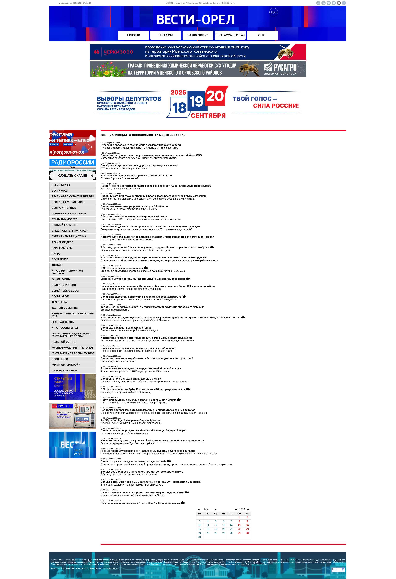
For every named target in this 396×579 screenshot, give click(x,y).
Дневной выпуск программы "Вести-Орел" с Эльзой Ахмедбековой (143, 278)
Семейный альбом (65, 290)
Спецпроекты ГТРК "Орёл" (70, 230)
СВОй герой (60, 359)
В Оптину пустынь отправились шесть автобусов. (129, 474)
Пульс (56, 253)
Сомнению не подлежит (69, 213)
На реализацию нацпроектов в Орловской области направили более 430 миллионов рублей (158, 286)
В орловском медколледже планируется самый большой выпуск (141, 368)
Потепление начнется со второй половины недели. (130, 330)
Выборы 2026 (61, 185)
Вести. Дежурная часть (68, 202)
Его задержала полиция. (115, 309)
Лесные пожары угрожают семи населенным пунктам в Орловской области (148, 451)
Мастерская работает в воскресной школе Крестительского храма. (139, 158)
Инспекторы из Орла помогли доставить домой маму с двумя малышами (146, 338)
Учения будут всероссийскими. (118, 361)
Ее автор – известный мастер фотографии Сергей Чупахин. (135, 320)
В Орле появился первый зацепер (122, 268)
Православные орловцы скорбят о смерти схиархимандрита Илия (142, 492)
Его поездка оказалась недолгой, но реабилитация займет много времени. (143, 271)
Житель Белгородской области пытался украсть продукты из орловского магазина (152, 307)
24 (199, 533)
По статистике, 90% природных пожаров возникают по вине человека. (141, 219)
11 (208, 525)
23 (247, 529)
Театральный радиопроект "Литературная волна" (71, 335)
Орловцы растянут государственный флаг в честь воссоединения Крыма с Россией (153, 196)
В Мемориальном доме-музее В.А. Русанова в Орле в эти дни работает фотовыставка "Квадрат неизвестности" (170, 317)
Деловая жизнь (63, 322)
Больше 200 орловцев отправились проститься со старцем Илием (142, 471)
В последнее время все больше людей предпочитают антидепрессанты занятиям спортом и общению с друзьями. (166, 464)
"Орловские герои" (65, 370)
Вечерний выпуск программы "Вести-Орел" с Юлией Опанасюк (140, 503)
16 (247, 525)
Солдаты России (64, 285)
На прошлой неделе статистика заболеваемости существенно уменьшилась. (145, 381)
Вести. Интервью (64, 208)
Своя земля (60, 259)
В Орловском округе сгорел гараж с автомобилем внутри (136, 175)
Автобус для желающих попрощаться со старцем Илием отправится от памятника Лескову (157, 236)
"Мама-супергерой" (66, 365)
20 (223, 529)
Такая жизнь (61, 279)
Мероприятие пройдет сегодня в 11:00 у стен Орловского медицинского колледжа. (148, 198)
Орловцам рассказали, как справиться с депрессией (133, 461)
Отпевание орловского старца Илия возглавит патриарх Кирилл (141, 145)
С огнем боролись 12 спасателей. (120, 178)
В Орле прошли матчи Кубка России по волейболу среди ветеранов (143, 389)
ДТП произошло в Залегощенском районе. (125, 168)
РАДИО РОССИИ (198, 35)
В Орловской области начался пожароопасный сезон (134, 216)
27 (223, 533)
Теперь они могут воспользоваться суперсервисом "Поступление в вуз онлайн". (147, 229)
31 (199, 537)
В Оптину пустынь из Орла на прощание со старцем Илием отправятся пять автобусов (155, 247)
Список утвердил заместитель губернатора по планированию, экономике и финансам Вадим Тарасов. (159, 453)
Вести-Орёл (60, 190)
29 (239, 533)
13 (223, 525)
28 (231, 533)
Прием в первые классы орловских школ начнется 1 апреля (138, 348)
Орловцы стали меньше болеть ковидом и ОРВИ (131, 378)
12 (215, 525)
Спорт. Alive (60, 296)
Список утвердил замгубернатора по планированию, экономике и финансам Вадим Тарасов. (154, 412)
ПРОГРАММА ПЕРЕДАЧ (230, 35)
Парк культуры (62, 248)
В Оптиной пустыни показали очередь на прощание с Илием (138, 400)
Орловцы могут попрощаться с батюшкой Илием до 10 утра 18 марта (143, 430)
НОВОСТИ (133, 35)
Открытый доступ (64, 219)
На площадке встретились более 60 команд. (126, 392)
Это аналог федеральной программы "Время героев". (132, 484)
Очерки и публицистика (69, 236)
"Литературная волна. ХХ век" (73, 353)
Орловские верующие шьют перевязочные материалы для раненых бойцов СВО (151, 155)
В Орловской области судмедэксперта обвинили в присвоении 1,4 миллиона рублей (153, 257)
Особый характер (64, 225)
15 (239, 525)
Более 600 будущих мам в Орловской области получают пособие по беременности (152, 440)
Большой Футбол (64, 342)
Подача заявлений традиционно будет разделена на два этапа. (137, 351)
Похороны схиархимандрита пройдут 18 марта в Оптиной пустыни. (139, 147)
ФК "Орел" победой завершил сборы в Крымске (131, 420)
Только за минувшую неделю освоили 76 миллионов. (131, 289)
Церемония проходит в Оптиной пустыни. (124, 433)
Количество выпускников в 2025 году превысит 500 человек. (135, 371)
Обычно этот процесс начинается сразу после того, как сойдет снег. (139, 299)
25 (208, 533)
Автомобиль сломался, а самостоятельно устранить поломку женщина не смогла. (147, 340)
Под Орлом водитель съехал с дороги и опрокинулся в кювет (139, 165)
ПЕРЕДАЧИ (166, 35)
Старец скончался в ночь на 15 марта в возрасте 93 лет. (133, 495)
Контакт (57, 265)
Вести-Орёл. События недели (73, 196)
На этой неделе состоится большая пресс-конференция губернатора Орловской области (156, 186)
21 (231, 529)
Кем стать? (59, 302)
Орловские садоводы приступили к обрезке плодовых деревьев (141, 296)
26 (215, 533)
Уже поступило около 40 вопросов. (120, 188)
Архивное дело (62, 242)
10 (199, 525)
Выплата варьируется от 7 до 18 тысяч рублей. (127, 443)
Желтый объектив (65, 308)
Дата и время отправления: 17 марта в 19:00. (127, 239)
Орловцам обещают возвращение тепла (126, 327)
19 (215, 529)
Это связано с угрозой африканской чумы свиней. (129, 209)
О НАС (262, 35)
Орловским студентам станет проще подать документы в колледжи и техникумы (151, 226)
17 (199, 529)
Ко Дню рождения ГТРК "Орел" (73, 347)
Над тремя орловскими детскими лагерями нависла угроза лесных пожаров (148, 410)
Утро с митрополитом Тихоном (67, 272)
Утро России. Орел (65, 328)
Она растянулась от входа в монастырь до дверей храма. (134, 402)
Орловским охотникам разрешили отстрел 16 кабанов (134, 206)
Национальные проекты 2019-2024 (73, 315)
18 (208, 529)
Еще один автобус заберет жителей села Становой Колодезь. (136, 250)
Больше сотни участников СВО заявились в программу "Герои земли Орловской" (152, 482)
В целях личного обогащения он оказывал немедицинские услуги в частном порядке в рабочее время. (159, 260)
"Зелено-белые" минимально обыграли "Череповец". (131, 423)
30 (247, 533)
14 (231, 525)
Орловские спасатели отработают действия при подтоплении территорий (147, 358)
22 (239, 529)
